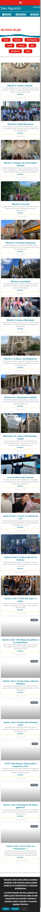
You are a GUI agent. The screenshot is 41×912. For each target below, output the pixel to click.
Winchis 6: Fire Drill (20, 204)
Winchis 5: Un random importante (21, 243)
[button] (20, 2)
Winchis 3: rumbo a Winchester (20, 320)
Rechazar (15, 909)
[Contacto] (31, 14)
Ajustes (24, 909)
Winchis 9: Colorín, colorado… (20, 85)
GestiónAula (22, 14)
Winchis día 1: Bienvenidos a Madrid (20, 397)
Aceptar (6, 909)
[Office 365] (3, 14)
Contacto (36, 14)
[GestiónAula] (17, 14)
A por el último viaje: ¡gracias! (20, 477)
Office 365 (8, 14)
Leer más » (20, 94)
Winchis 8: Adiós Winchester (20, 124)
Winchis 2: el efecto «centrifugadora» (20, 359)
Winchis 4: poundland (20, 281)
